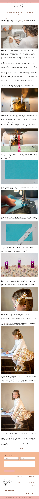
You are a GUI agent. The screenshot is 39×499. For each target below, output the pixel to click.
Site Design (20, 497)
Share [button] (6, 18)
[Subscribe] (16, 493)
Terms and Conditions (31, 483)
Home (19, 479)
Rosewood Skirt (27, 439)
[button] (1, 6)
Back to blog (20, 448)
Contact (19, 482)
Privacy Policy (31, 485)
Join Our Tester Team (19, 480)
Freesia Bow (19, 439)
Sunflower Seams (13, 497)
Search (31, 479)
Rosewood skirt (6, 323)
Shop (31, 480)
